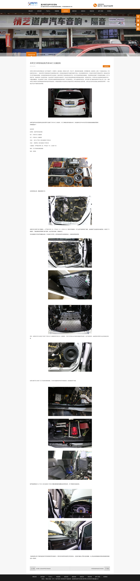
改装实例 (66, 11)
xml (97, 579)
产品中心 (48, 11)
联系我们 (109, 11)
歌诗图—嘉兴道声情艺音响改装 (43, 568)
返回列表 (106, 66)
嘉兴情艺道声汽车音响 (77, 579)
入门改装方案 (41, 54)
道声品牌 (39, 11)
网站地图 (94, 579)
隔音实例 (74, 11)
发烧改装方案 (51, 54)
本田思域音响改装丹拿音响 (97, 568)
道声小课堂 (100, 11)
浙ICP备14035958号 (87, 579)
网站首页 (31, 11)
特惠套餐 (57, 11)
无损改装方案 (31, 54)
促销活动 (83, 11)
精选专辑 (92, 11)
